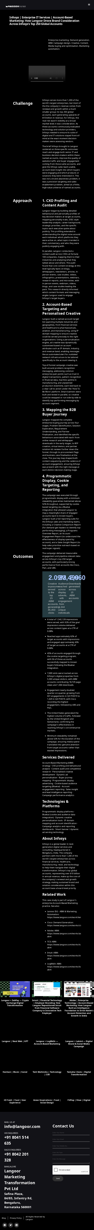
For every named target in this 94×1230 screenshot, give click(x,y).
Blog (4, 1218)
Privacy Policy (16, 1218)
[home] (16, 6)
